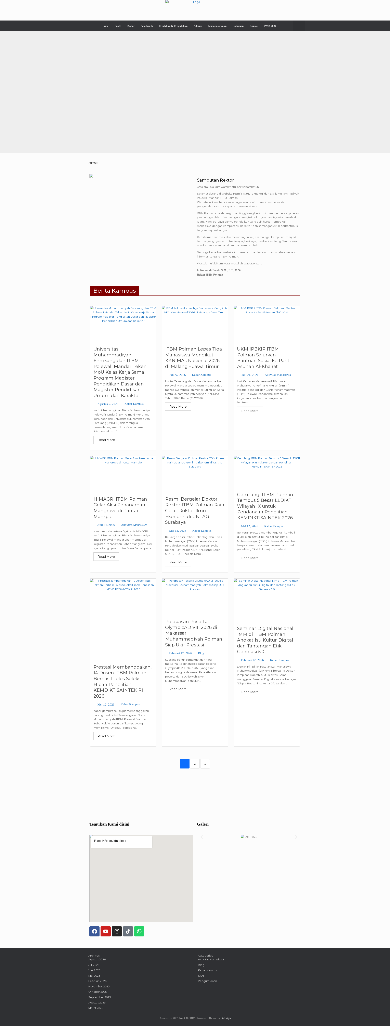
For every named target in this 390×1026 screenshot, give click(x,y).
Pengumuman (207, 981)
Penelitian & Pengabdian (173, 25)
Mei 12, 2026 (177, 530)
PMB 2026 (270, 25)
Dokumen (238, 25)
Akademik (147, 25)
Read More (106, 440)
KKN (201, 975)
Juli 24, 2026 (177, 375)
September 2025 (99, 997)
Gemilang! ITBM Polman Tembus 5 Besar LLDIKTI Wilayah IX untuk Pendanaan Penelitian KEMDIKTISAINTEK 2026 (265, 506)
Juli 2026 (93, 964)
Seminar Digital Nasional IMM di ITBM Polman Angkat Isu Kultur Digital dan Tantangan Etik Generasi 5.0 (265, 640)
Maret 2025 (95, 1008)
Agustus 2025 (96, 1002)
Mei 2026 (94, 975)
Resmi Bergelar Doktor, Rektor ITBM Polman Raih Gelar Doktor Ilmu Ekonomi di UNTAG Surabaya (194, 510)
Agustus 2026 (97, 959)
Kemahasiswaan (217, 25)
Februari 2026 (97, 981)
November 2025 (98, 986)
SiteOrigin (226, 1018)
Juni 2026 (94, 970)
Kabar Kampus (134, 403)
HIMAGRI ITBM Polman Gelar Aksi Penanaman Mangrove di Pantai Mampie (120, 507)
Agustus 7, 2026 (108, 404)
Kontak (254, 25)
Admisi (198, 25)
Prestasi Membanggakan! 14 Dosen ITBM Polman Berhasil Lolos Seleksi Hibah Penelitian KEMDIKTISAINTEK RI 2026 (122, 681)
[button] (299, 26)
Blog (201, 653)
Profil (118, 25)
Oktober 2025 (97, 991)
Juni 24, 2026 (250, 375)
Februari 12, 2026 (180, 653)
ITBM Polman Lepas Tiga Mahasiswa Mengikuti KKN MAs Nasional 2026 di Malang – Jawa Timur (193, 357)
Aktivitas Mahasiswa (278, 374)
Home (105, 25)
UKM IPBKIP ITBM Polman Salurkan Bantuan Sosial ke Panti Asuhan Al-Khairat (264, 357)
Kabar (131, 25)
